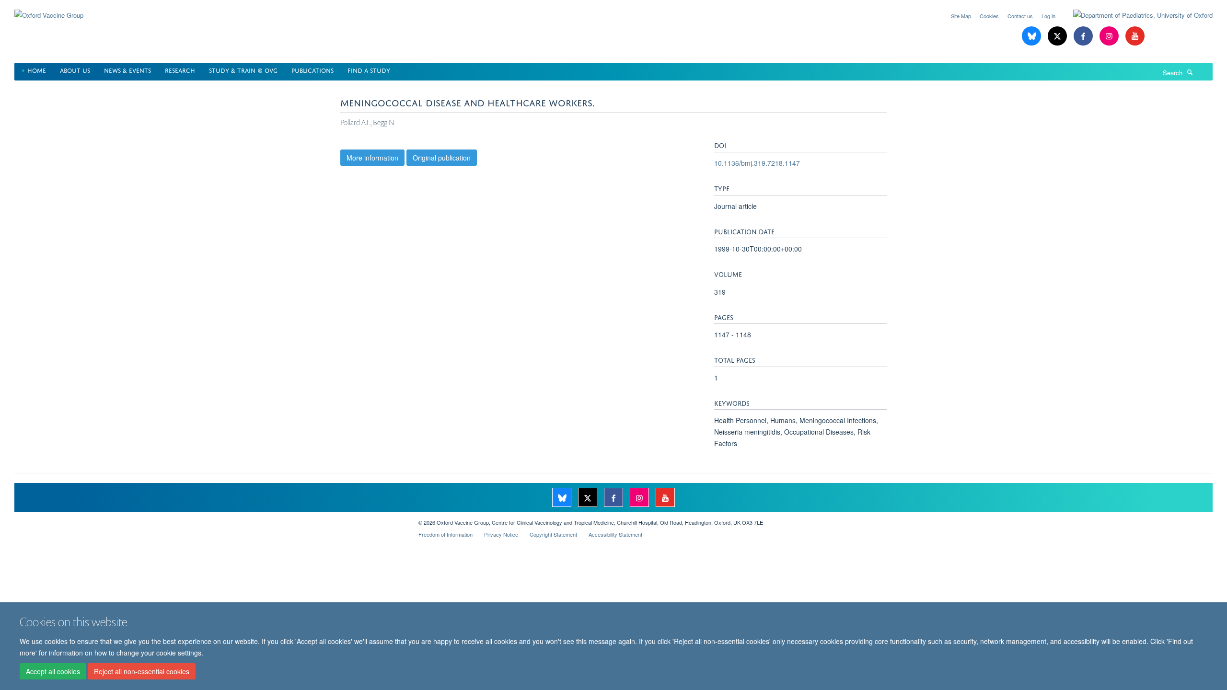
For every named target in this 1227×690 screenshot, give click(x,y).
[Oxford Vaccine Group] (48, 9)
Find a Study (368, 69)
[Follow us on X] (1058, 36)
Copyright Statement (553, 534)
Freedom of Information (445, 534)
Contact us (1020, 16)
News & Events (127, 69)
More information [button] (372, 157)
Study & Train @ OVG (243, 69)
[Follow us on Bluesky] (1032, 36)
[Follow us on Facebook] (1084, 36)
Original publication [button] (442, 157)
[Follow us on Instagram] (1110, 36)
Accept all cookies (53, 671)
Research (180, 69)
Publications (312, 69)
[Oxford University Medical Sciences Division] (209, 519)
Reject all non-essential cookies (141, 671)
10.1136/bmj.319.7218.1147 (757, 163)
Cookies (989, 16)
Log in (1048, 16)
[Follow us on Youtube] (1135, 36)
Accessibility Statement (615, 534)
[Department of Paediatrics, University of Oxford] (1136, 15)
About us (75, 69)
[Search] (1190, 72)
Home (36, 69)
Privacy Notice (501, 534)
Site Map (961, 16)
